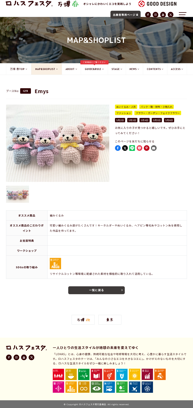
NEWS (133, 69)
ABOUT (70, 69)
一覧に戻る (96, 290)
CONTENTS (154, 69)
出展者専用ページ (124, 15)
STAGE (116, 69)
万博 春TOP (17, 69)
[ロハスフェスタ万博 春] (68, 4)
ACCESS (176, 69)
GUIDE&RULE (94, 67)
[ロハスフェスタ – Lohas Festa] (29, 4)
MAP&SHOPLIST (45, 69)
